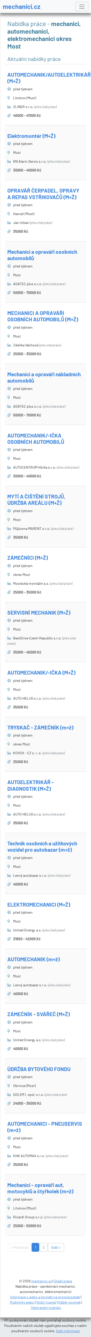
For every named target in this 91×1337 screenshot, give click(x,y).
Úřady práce (63, 1281)
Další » (56, 1247)
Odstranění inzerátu (46, 1307)
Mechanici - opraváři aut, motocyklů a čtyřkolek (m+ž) (40, 1188)
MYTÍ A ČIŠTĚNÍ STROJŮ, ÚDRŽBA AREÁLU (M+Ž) (36, 499)
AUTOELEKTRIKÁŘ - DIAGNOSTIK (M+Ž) (30, 785)
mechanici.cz (21, 6)
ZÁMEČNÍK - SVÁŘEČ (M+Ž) (38, 1014)
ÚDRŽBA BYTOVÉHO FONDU (39, 1069)
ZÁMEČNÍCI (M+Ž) (27, 557)
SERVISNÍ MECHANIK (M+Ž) (38, 612)
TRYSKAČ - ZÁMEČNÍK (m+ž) (40, 727)
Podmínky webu (22, 1302)
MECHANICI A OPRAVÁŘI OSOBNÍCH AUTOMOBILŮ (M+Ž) (42, 316)
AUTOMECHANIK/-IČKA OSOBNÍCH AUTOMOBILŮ (35, 438)
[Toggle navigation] (81, 6)
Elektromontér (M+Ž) (31, 136)
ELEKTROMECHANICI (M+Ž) (38, 904)
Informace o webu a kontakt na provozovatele (45, 1297)
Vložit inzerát (46, 1302)
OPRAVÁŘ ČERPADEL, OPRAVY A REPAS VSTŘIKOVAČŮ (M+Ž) (43, 193)
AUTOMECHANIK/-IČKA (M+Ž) (41, 672)
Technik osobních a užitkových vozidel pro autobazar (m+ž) (42, 846)
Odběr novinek (69, 1302)
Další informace (68, 1331)
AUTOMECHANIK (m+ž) (33, 959)
